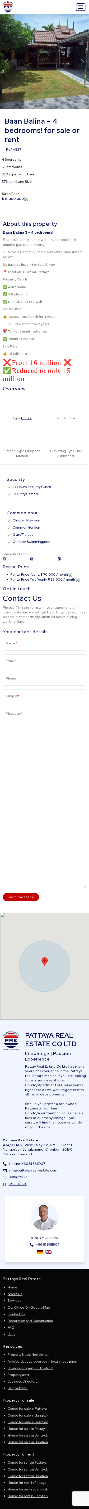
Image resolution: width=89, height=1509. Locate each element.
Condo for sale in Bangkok (28, 1415)
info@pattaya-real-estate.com (33, 1170)
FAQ (11, 1327)
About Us (15, 1294)
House (26, 418)
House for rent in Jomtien (28, 1496)
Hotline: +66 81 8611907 (27, 1164)
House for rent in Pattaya (27, 1482)
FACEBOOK (18, 1184)
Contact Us (16, 1314)
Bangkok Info (18, 1388)
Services (14, 1300)
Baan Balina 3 (15, 232)
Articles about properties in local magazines (42, 1361)
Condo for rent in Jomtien (28, 1476)
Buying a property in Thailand (30, 1368)
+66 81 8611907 (47, 1244)
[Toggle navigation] (80, 7)
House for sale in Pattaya (27, 1429)
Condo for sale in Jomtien (28, 1422)
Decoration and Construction (30, 1321)
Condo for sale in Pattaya (27, 1408)
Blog (11, 1334)
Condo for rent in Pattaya (27, 1462)
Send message (21, 897)
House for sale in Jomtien (28, 1442)
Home (12, 1287)
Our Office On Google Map (29, 1307)
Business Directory (23, 1381)
